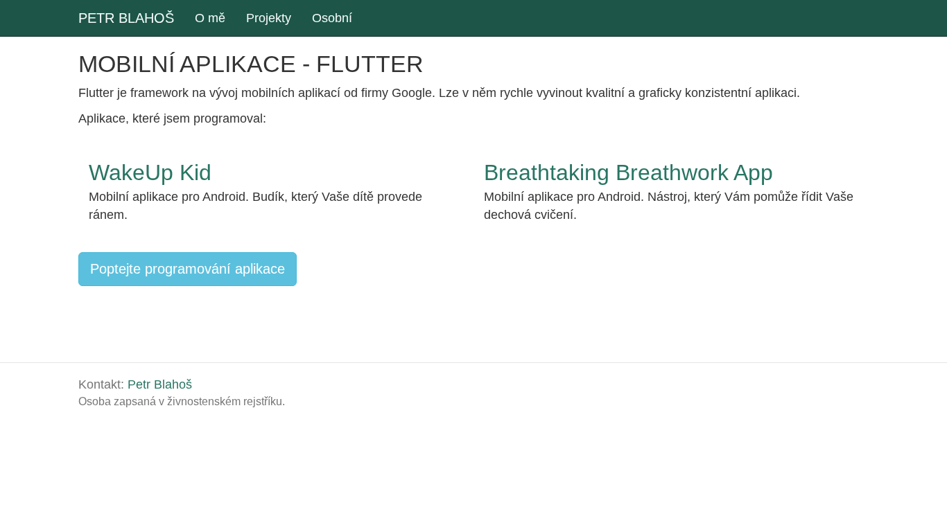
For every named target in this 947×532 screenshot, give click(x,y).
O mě (210, 18)
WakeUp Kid (150, 172)
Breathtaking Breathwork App (628, 172)
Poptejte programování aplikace (187, 268)
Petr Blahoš (160, 384)
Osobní (332, 18)
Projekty (268, 18)
